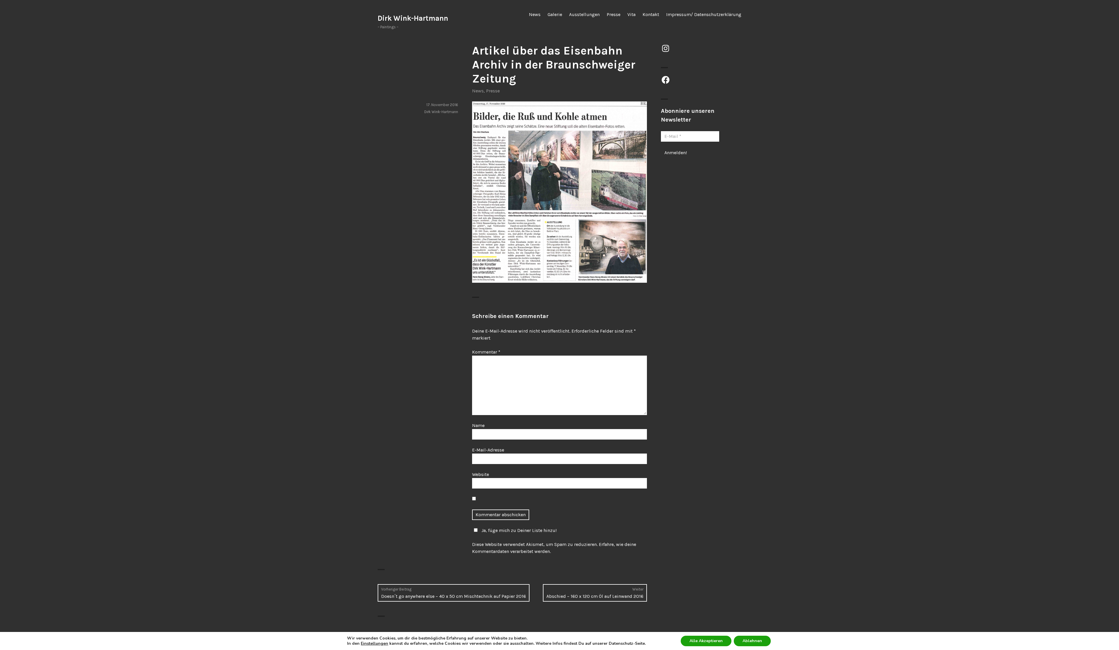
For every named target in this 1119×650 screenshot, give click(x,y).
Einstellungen (374, 643)
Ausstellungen (584, 14)
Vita (631, 14)
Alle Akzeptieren (706, 641)
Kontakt (651, 14)
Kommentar (486, 352)
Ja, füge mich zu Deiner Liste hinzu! (519, 530)
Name (478, 425)
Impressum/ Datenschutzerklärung (703, 14)
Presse (613, 14)
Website (480, 474)
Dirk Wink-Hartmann (413, 18)
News (535, 14)
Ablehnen (752, 641)
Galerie (555, 14)
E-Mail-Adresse (488, 450)
